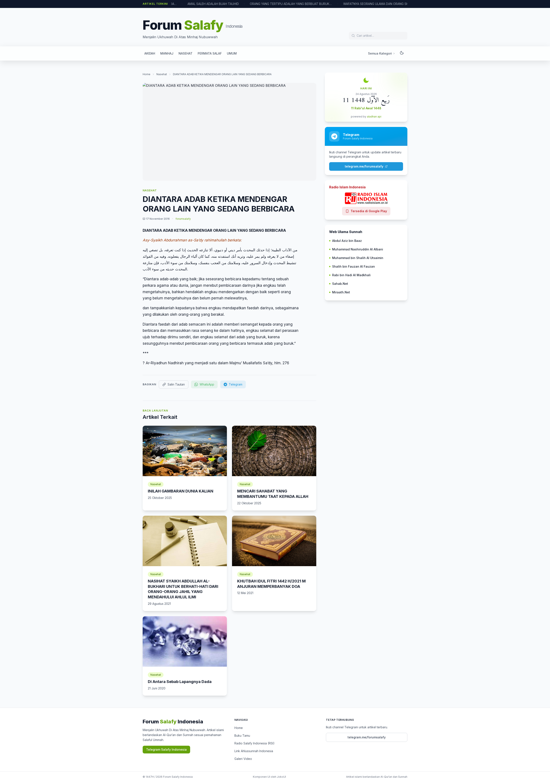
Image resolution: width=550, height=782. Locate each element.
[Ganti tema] (402, 53)
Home (146, 74)
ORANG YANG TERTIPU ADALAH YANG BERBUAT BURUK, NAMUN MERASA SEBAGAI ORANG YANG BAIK (275, 4)
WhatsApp (207, 384)
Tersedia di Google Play (369, 211)
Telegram (235, 384)
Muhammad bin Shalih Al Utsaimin (357, 258)
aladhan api (374, 116)
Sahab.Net (340, 283)
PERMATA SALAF (210, 53)
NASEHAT (185, 53)
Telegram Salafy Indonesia (166, 749)
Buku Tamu (242, 735)
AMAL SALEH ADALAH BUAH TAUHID (197, 4)
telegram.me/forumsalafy (364, 166)
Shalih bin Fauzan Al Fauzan (353, 266)
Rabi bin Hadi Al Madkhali (351, 275)
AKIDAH (149, 53)
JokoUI (281, 776)
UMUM (232, 53)
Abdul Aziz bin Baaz (347, 240)
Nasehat (161, 74)
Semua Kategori (380, 53)
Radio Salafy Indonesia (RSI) (254, 743)
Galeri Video (243, 759)
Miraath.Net (341, 292)
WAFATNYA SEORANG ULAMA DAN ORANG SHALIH (363, 4)
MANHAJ (166, 53)
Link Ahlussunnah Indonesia (253, 751)
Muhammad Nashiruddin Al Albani (357, 249)
